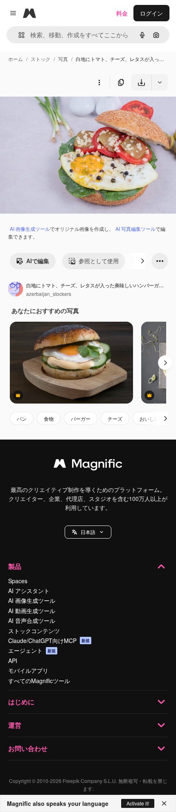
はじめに (21, 701)
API (12, 660)
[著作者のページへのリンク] (15, 290)
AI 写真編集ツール (135, 228)
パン (22, 418)
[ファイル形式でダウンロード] (159, 82)
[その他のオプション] (99, 82)
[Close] (164, 803)
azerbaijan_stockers (48, 293)
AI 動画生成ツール (31, 611)
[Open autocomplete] (18, 35)
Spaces (17, 581)
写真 (63, 58)
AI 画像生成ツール (30, 228)
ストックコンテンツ (34, 631)
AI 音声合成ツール (31, 620)
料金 (122, 13)
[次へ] (142, 261)
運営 (14, 725)
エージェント (32, 650)
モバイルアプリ (28, 670)
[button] (88, 532)
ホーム (15, 58)
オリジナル (56, 109)
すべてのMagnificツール (39, 681)
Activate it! (137, 803)
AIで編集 (37, 261)
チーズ (115, 418)
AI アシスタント (29, 590)
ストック (40, 58)
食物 (49, 418)
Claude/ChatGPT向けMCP (49, 640)
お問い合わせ (27, 748)
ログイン (151, 13)
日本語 (88, 531)
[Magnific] (88, 465)
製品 (14, 566)
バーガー (80, 418)
